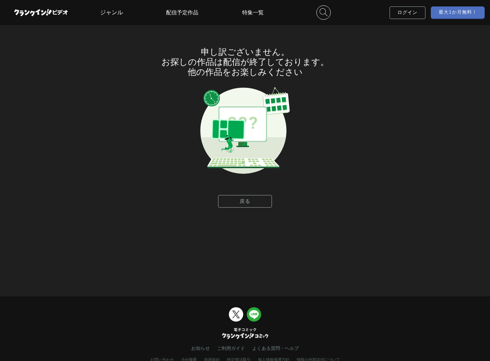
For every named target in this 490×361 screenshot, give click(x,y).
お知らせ (200, 348)
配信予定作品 (182, 12)
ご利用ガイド (231, 348)
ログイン (407, 12)
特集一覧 (253, 12)
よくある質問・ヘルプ (275, 348)
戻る (245, 201)
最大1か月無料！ (458, 12)
